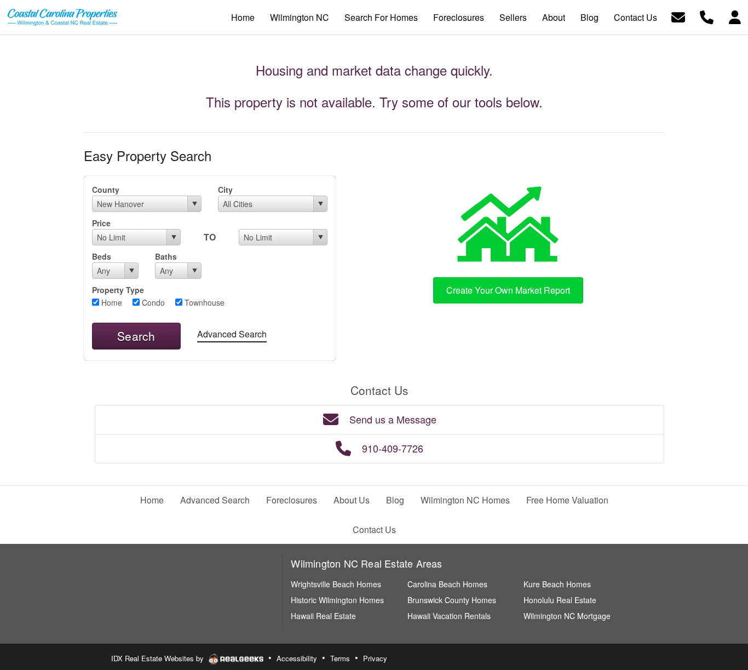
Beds (101, 256)
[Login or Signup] (735, 16)
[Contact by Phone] (707, 16)
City (225, 189)
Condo (152, 302)
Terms (340, 658)
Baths (166, 256)
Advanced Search (232, 334)
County (105, 189)
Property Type (118, 289)
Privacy (375, 658)
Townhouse (203, 302)
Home (110, 302)
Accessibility (297, 658)
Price (101, 222)
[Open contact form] (678, 16)
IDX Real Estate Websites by (158, 658)
